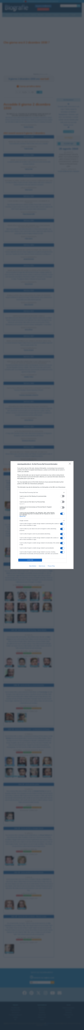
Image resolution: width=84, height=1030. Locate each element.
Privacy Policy (51, 566)
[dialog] (42, 515)
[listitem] (42, 492)
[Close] (70, 464)
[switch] (62, 496)
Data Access (42, 566)
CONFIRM (30, 560)
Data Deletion (32, 566)
